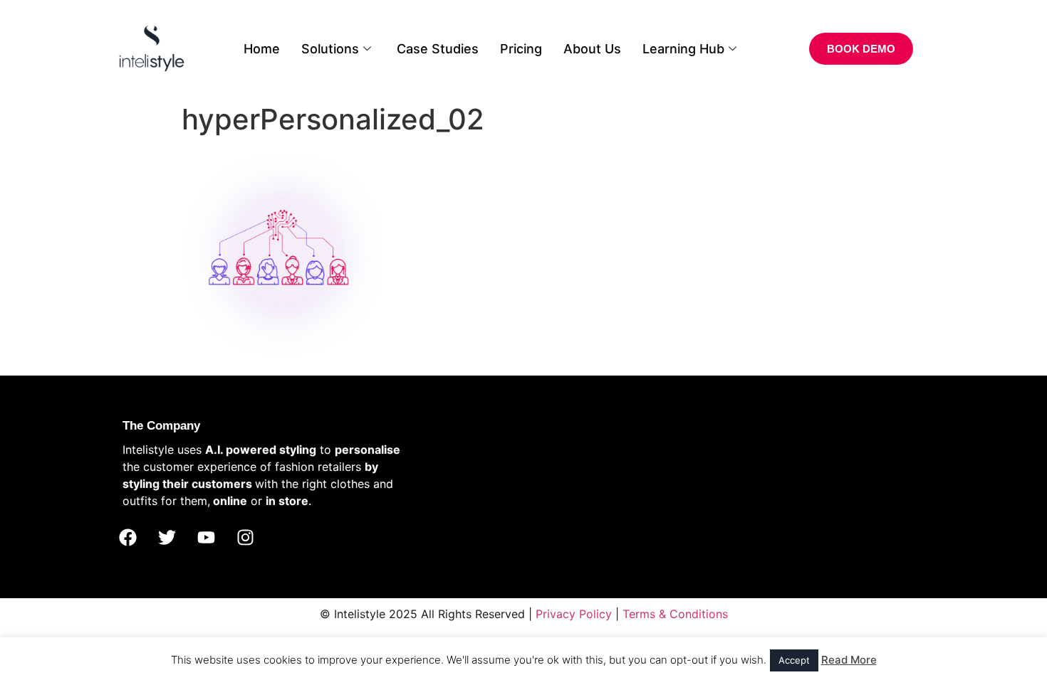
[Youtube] (206, 538)
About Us (592, 48)
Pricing (521, 48)
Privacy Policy (574, 614)
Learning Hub (683, 48)
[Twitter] (166, 538)
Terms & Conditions (675, 614)
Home (262, 48)
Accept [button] (794, 660)
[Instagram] (245, 538)
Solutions (330, 48)
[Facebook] (127, 538)
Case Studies (438, 48)
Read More (849, 659)
